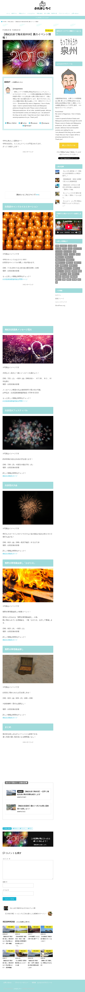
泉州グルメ (14, 13)
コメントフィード (61, 302)
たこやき (58, 248)
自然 (64, 279)
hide (37, 194)
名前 (5, 882)
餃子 (79, 279)
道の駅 (74, 279)
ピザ (74, 251)
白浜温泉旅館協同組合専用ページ (15, 279)
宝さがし (23, 828)
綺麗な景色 (74, 276)
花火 (31, 828)
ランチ (66, 254)
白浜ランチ (75, 274)
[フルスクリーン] (80, 232)
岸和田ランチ (64, 265)
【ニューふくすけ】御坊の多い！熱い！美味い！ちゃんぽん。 (72, 195)
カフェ (70, 248)
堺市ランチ (69, 262)
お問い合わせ (75, 13)
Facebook (34, 123)
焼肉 (80, 271)
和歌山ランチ (69, 257)
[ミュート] (76, 232)
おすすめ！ (63, 246)
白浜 (69, 274)
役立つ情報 (47, 13)
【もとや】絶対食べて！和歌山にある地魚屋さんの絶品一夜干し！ (72, 173)
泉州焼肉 (67, 271)
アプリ (64, 248)
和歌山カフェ (59, 257)
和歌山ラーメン (60, 260)
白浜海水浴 (66, 276)
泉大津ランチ (73, 265)
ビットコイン (67, 251)
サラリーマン (77, 248)
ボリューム (59, 254)
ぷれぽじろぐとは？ (43, 17)
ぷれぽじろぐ (17, 988)
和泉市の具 (54, 13)
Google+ (29, 125)
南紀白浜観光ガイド (10, 476)
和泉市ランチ (70, 260)
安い (57, 265)
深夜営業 (74, 271)
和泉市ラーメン (60, 262)
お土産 (70, 246)
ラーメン (71, 254)
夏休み (16, 828)
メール (6, 890)
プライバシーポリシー (64, 13)
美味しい (58, 279)
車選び (69, 279)
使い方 (78, 254)
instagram (46, 123)
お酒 (75, 246)
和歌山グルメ (22, 13)
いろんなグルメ (31, 13)
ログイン (58, 295)
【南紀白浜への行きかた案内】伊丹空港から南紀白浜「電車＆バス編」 (71, 187)
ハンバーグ (59, 251)
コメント (6, 859)
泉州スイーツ (67, 268)
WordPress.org (60, 305)
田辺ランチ (63, 274)
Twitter (24, 123)
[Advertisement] (28, 172)
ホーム (8, 13)
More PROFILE (12, 123)
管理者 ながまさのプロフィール (42, 982)
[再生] (58, 232)
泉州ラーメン (59, 271)
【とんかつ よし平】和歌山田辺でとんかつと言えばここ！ (72, 203)
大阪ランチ (77, 262)
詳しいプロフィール (68, 145)
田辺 (57, 274)
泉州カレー (59, 268)
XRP (57, 246)
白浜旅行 (58, 276)
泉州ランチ (76, 268)
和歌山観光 (39, 13)
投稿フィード (59, 298)
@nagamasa (18, 89)
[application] (68, 226)
